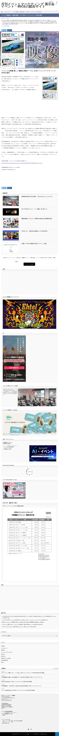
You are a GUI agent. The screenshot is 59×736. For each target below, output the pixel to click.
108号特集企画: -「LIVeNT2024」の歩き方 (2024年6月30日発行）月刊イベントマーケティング (21, 685)
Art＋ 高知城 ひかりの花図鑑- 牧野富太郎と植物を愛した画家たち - (16, 20)
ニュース (10, 18)
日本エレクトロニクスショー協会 (21, 23)
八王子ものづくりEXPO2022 (10, 23)
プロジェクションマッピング (18, 22)
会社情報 (3, 645)
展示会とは (3, 656)
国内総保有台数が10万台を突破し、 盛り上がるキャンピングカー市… (37, 196)
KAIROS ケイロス (50, 20)
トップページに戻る (29, 264)
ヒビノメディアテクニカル (8, 22)
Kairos (46, 20)
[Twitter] (28, 729)
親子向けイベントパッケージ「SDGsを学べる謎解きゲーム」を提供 (16, 258)
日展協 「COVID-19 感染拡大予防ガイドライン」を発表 (34, 243)
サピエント (16, 21)
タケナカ (33, 21)
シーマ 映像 (29, 21)
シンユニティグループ (23, 21)
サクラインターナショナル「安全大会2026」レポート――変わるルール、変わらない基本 (19, 626)
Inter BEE (32, 20)
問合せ (2, 662)
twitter (50, 2)
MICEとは (3, 654)
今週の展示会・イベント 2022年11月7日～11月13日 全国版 (42, 257)
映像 (28, 23)
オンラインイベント (7, 21)
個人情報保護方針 (4, 660)
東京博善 (42, 23)
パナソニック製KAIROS (50, 21)
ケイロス (12, 21)
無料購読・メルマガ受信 (6, 658)
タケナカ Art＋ (38, 21)
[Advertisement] (29, 112)
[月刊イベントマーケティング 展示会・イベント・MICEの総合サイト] (29, 5)
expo (29, 20)
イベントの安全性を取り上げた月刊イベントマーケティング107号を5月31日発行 (18, 690)
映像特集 (31, 23)
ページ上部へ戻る (57, 734)
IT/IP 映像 (42, 20)
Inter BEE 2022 (37, 20)
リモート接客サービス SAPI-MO (49, 22)
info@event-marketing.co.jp (7, 700)
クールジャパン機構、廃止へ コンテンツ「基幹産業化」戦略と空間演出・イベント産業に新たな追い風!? (22, 624)
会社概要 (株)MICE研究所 (6, 704)
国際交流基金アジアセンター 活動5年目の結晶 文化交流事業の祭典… (37, 218)
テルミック (43, 21)
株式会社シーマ (52, 23)
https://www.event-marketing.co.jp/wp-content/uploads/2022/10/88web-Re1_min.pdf (22, 163)
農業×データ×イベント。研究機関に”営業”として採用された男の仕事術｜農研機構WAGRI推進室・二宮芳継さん (23, 622)
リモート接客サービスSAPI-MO (37, 22)
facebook (52, 2)
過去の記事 (56, 668)
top (8, 18)
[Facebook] (31, 729)
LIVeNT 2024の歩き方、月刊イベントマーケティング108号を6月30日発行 (16, 681)
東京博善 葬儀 (47, 23)
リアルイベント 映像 (27, 22)
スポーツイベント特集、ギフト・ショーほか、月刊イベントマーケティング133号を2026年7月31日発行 (22, 672)
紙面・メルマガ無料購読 (6, 705)
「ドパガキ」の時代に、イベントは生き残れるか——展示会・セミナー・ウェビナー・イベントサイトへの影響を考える (25, 619)
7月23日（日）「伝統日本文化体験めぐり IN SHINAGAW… (35, 231)
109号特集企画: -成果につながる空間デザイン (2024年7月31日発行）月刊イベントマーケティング (21, 677)
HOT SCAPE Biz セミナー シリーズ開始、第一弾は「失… (35, 209)
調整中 (4, 714)
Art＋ (3, 20)
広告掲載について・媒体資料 (7, 706)
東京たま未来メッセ (36, 23)
